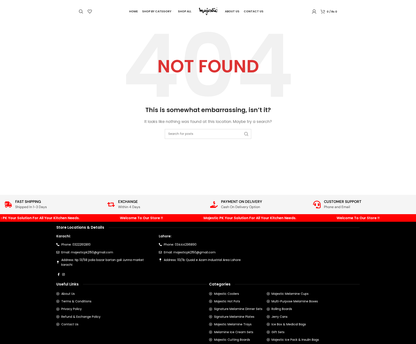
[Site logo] (208, 11)
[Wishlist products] (89, 11)
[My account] (314, 11)
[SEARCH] (246, 134)
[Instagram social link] (63, 274)
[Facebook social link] (58, 274)
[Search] (81, 11)
